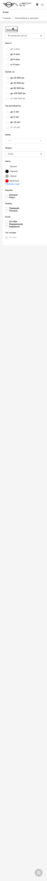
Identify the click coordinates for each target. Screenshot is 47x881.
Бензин (12, 237)
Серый (13, 176)
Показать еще (12, 184)
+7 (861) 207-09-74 (25, 5)
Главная (7, 18)
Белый (13, 167)
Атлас (6, 12)
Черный (14, 171)
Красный (14, 181)
